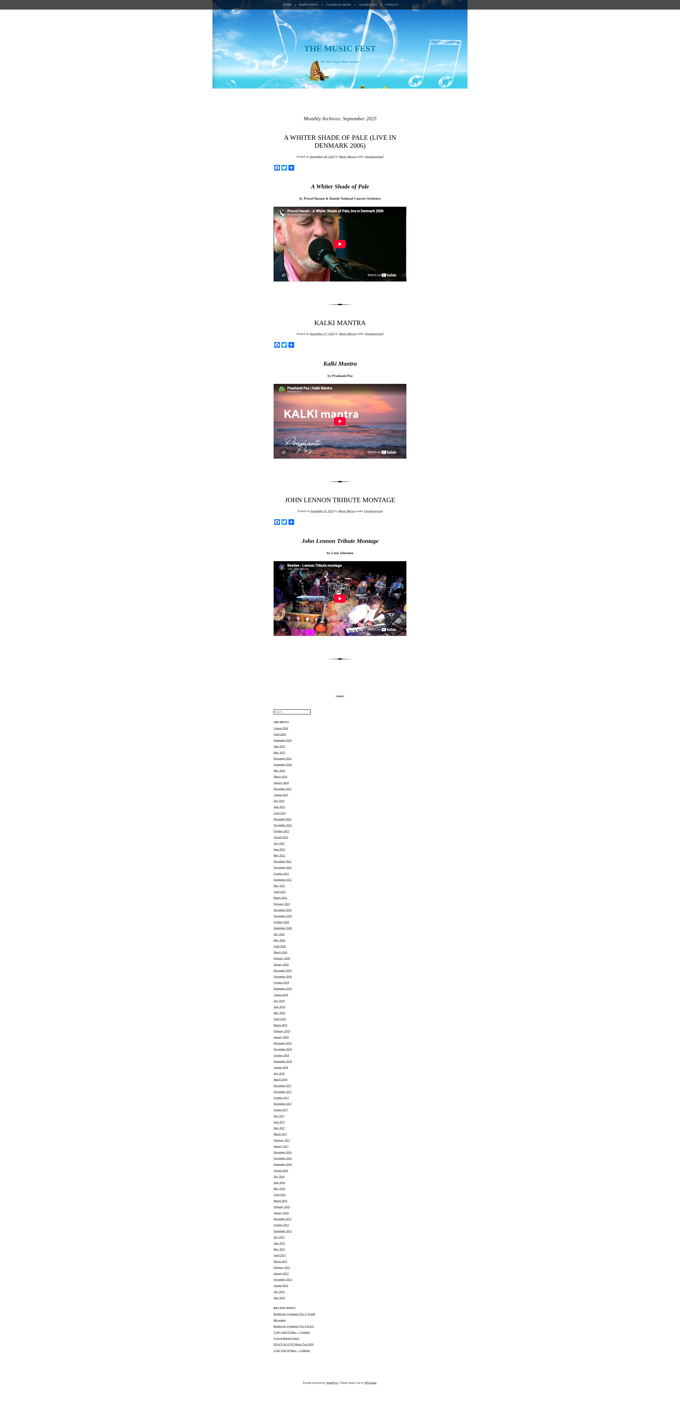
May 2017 (279, 1128)
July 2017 (279, 1116)
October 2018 (281, 1055)
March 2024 (280, 776)
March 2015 (280, 1261)
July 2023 (279, 800)
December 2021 (282, 861)
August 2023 (281, 794)
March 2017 (280, 1134)
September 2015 (283, 1231)
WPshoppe (370, 1382)
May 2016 (279, 1188)
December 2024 (282, 758)
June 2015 (279, 1243)
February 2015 (282, 1267)
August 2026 (281, 728)
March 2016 (280, 1200)
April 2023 (280, 813)
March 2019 (280, 1025)
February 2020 (282, 958)
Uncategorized (374, 156)
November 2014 (283, 1279)
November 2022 (283, 825)
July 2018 (279, 1073)
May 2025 (279, 752)
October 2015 (281, 1225)
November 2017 (283, 1091)
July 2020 (279, 934)
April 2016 (280, 1194)
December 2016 (282, 1152)
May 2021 (279, 885)
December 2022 (282, 819)
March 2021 (280, 897)
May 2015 (279, 1249)
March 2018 (280, 1079)
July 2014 (279, 1291)
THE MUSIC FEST (340, 48)
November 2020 (283, 916)
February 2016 (282, 1206)
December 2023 (282, 788)
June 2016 (279, 1182)
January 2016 (281, 1212)
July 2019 (279, 1000)
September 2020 (283, 928)
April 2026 (280, 734)
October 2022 (281, 831)
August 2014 (281, 1285)
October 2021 (281, 873)
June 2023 (279, 806)
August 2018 (281, 1067)
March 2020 (280, 952)
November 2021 (283, 867)
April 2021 (280, 891)
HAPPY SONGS (309, 4)
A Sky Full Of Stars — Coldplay (292, 1350)
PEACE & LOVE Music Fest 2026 (293, 1344)
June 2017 (279, 1122)
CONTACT (391, 4)
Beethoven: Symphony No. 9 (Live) (294, 1326)
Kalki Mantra (340, 322)
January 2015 (281, 1273)
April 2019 (280, 1019)
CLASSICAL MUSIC (338, 4)
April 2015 (280, 1255)
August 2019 (281, 994)
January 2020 (281, 964)
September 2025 (283, 740)
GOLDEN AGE (368, 4)
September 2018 (283, 1061)
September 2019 (283, 988)
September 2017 (283, 1103)
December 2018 (282, 1043)
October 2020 (281, 922)
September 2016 (283, 1164)
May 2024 (279, 770)
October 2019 (281, 982)
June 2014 (279, 1297)
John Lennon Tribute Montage (340, 500)
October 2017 (281, 1097)
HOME (287, 4)
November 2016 (283, 1158)
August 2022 (281, 837)
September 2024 (283, 764)
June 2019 (279, 1006)
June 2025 (279, 746)
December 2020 (282, 910)
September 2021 (283, 879)
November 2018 (283, 1049)
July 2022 (279, 843)
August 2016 (281, 1170)
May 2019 (279, 1012)
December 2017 (282, 1085)
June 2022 (279, 849)
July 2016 (279, 1176)
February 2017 (282, 1140)
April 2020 (280, 946)
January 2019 (281, 1037)
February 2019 (282, 1031)
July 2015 (279, 1237)
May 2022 (279, 855)
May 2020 (279, 940)
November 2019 (283, 976)
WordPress (332, 1382)
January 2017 (281, 1146)
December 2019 (282, 970)
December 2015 (282, 1218)
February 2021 (282, 904)
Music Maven (347, 156)
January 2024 (281, 782)
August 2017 (281, 1109)
